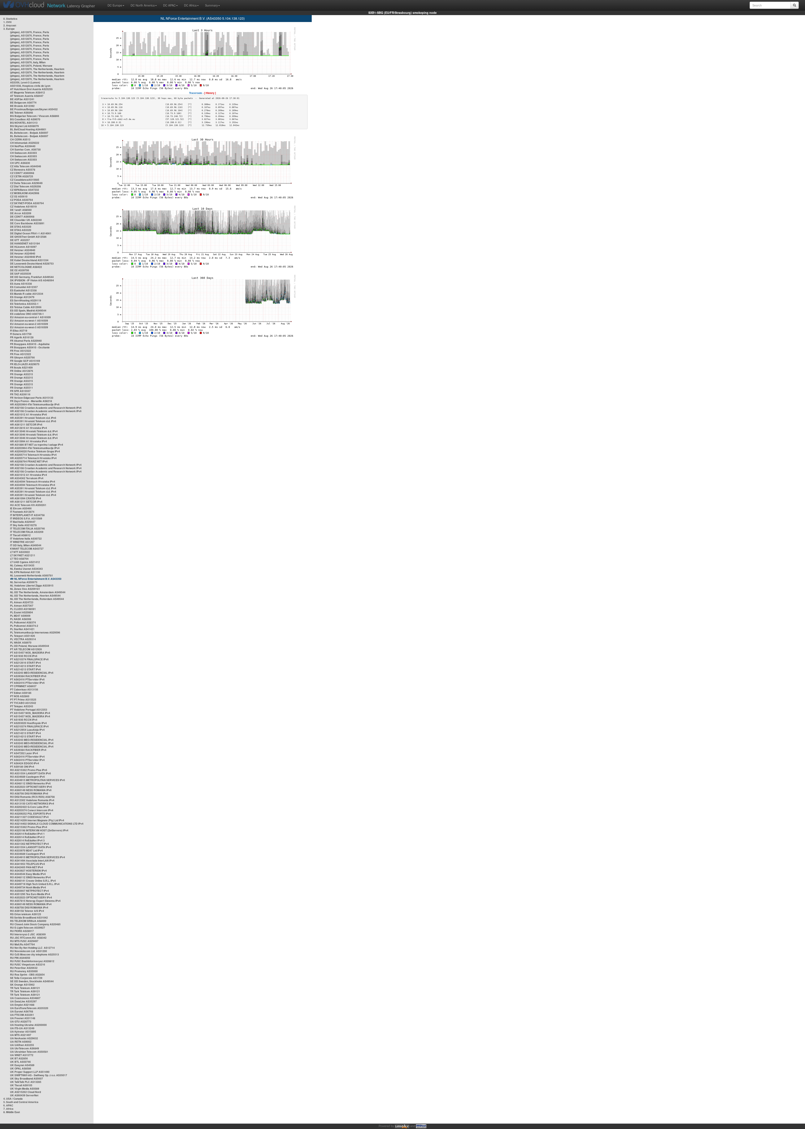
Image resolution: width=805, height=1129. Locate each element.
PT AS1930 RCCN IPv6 (23, 656)
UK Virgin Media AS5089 (24, 1088)
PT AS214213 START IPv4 (25, 733)
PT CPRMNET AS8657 (23, 686)
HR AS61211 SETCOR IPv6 (26, 424)
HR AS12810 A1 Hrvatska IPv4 (28, 428)
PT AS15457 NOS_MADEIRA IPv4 (30, 713)
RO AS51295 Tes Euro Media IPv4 (30, 894)
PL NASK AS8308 (20, 619)
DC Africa (190, 5)
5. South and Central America (20, 1102)
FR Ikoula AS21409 (21, 367)
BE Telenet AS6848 (21, 112)
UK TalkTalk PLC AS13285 (25, 1082)
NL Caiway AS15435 (22, 565)
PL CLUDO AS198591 (23, 609)
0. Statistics (10, 19)
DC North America (143, 5)
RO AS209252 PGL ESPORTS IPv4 (30, 813)
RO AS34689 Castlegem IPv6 (27, 777)
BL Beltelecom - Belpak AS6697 (29, 133)
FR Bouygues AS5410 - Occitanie (30, 347)
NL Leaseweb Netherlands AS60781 (31, 575)
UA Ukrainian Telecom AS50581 (29, 1052)
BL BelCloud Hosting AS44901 (28, 129)
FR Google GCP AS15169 (25, 361)
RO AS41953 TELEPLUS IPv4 (27, 864)
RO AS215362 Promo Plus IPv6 (28, 770)
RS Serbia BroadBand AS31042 (29, 917)
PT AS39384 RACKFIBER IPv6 (28, 676)
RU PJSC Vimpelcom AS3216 (27, 964)
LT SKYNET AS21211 (22, 555)
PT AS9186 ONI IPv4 (22, 766)
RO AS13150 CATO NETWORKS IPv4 (32, 803)
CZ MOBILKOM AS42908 (24, 193)
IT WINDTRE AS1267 (22, 542)
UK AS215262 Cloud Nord (25, 1092)
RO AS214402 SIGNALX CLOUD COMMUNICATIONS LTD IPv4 (46, 823)
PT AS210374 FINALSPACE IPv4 (29, 726)
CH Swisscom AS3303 (23, 153)
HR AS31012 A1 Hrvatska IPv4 (28, 475)
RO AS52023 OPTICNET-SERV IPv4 (31, 897)
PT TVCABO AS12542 (23, 703)
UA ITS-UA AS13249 (22, 1028)
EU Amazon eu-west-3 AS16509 (29, 327)
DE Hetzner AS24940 (22, 250)
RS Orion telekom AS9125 (25, 914)
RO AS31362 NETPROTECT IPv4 (29, 844)
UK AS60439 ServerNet (24, 1095)
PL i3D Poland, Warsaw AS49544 (29, 646)
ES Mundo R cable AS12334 (26, 294)
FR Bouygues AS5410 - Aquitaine (30, 344)
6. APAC (8, 1105)
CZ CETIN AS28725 (21, 176)
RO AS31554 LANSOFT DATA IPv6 (30, 773)
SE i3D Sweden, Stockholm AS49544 (32, 981)
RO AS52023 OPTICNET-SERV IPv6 (31, 787)
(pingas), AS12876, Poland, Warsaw (31, 65)
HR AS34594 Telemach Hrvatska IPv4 (32, 481)
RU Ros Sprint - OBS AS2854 (27, 974)
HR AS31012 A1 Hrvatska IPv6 (28, 414)
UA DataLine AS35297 (23, 1001)
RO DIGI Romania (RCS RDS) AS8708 (32, 797)
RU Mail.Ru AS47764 (22, 944)
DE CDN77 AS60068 (22, 216)
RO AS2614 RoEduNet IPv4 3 (27, 840)
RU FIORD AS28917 (22, 931)
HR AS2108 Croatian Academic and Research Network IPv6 (46, 408)
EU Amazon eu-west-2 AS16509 (29, 324)
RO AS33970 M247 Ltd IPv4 (26, 850)
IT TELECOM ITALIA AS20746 (27, 528)
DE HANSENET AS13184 (25, 243)
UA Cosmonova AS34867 (25, 998)
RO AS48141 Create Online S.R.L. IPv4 (33, 880)
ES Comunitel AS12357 (24, 287)
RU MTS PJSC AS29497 (24, 941)
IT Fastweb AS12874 (22, 512)
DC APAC (169, 5)
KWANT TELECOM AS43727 (27, 548)
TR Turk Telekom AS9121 (25, 988)
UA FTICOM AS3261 (22, 1015)
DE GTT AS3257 (20, 240)
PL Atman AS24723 (21, 602)
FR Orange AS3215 (21, 374)
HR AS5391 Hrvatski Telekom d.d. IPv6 (33, 418)
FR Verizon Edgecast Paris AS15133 (31, 398)
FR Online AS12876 (21, 371)
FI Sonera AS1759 (20, 334)
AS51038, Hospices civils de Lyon (30, 86)
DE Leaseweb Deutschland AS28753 (32, 263)
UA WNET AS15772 (21, 1055)
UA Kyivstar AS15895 (23, 1031)
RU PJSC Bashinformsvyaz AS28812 (32, 961)
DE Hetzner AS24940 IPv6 (25, 257)
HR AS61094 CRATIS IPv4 (25, 498)
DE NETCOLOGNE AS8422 (26, 267)
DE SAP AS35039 (20, 273)
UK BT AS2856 (19, 1058)
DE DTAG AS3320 (20, 226)
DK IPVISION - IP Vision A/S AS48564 (32, 280)
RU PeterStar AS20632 (24, 968)
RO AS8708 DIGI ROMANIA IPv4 (29, 907)
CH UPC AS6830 (20, 163)
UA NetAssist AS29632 (24, 1038)
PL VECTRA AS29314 (23, 639)
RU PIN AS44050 (20, 958)
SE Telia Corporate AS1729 (26, 978)
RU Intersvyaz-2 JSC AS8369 (28, 934)
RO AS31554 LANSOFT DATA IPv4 (30, 847)
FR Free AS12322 (20, 351)
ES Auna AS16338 (21, 283)
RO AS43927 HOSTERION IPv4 (28, 870)
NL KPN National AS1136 (25, 572)
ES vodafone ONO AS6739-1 (27, 314)
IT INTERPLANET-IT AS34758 (27, 515)
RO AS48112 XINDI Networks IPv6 (30, 783)
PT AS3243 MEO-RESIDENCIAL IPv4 (31, 740)
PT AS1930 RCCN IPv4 (23, 720)
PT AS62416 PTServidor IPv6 (27, 679)
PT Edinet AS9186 (20, 693)
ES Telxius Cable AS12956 (26, 307)
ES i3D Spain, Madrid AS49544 (28, 310)
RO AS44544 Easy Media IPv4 (28, 874)
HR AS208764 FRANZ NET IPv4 (29, 461)
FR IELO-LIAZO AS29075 (24, 364)
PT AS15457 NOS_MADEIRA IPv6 (30, 652)
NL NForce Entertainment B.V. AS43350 (37, 579)
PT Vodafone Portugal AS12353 (28, 709)
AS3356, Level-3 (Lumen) (25, 82)
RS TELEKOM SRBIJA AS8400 (28, 921)
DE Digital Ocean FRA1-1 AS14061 (30, 233)
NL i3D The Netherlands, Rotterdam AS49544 (37, 599)
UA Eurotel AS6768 (21, 1011)
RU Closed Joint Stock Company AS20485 (35, 924)
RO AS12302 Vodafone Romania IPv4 (32, 800)
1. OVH (7, 22)
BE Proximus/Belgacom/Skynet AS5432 (34, 109)
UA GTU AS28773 (20, 1021)
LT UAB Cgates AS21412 (25, 562)
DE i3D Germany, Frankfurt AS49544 (32, 277)
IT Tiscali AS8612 (20, 535)
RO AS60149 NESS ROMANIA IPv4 (31, 904)
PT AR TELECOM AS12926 (26, 649)
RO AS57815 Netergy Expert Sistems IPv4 (35, 901)
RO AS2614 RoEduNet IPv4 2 (27, 837)
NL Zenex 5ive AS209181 (25, 589)
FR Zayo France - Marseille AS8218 (31, 401)
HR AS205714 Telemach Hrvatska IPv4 (33, 455)
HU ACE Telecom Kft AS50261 (28, 505)
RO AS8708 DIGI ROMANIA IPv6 (29, 793)
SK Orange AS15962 (22, 984)
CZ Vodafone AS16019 (23, 206)
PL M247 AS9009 (20, 616)
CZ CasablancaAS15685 (24, 180)
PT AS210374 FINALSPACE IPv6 (29, 659)
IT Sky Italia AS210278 (23, 525)
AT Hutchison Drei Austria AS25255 (31, 89)
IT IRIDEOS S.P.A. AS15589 (26, 518)
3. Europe (9, 29)
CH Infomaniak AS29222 (24, 143)
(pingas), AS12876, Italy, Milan (27, 62)
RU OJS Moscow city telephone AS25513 (34, 954)
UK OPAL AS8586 (20, 1068)
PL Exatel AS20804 (21, 612)
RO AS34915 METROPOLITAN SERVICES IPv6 (37, 780)
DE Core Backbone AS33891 (27, 223)
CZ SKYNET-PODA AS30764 (27, 203)
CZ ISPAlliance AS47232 (24, 190)
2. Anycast (9, 25)
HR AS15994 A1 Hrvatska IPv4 (28, 441)
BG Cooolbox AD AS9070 (25, 119)
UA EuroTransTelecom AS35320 (29, 1008)
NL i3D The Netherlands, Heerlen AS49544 (35, 595)
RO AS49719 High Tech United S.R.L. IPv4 (35, 884)
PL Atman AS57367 (21, 605)
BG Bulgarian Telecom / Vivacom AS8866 (34, 116)
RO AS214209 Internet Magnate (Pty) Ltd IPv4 (37, 820)
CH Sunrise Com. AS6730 (25, 149)
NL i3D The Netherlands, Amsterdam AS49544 (37, 592)
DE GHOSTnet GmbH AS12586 (28, 237)
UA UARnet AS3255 (22, 1045)
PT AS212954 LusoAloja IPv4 (27, 730)
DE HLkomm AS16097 (23, 247)
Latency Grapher (71, 5)
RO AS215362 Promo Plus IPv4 (28, 827)
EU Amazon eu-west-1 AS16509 (29, 320)
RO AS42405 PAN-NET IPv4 (26, 867)
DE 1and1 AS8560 (21, 210)
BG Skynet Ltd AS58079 (24, 126)
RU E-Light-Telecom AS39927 (27, 927)
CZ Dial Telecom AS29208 (25, 186)
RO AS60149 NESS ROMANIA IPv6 (31, 790)
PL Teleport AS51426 (22, 636)
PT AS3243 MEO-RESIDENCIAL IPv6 (31, 673)
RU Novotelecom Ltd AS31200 (28, 951)
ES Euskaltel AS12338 (23, 290)
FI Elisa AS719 (18, 330)
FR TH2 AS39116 (20, 394)
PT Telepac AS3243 (21, 706)
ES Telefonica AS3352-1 (24, 304)
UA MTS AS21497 (20, 1035)
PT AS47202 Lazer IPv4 (24, 753)
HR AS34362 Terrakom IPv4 (26, 478)
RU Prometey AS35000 (24, 971)
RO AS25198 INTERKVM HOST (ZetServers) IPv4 (39, 830)
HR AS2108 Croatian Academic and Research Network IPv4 (46, 465)
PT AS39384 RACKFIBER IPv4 (28, 750)
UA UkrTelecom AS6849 (24, 1048)
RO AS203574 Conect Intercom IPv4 (31, 810)
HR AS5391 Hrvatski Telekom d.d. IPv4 (33, 488)
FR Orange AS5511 (21, 387)
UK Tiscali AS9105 (21, 1085)
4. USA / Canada (13, 1098)
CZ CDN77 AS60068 (22, 173)
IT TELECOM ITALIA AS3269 (26, 532)
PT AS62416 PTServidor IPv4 (27, 756)
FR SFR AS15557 (20, 391)
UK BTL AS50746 (20, 1062)
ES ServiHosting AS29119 (25, 300)
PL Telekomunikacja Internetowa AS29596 (35, 632)
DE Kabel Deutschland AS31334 (29, 260)
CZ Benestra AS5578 (22, 169)
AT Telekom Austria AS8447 (26, 96)
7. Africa (8, 1109)
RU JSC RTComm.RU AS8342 (28, 938)
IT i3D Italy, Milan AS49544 (25, 545)
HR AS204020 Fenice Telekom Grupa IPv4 (35, 451)
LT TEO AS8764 (19, 559)
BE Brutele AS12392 (22, 106)
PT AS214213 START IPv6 (25, 666)
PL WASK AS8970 (20, 642)
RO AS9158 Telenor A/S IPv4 (27, 911)
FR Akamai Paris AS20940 (26, 341)
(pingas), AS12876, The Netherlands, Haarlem (37, 69)
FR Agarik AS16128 (22, 337)
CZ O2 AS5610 (18, 196)
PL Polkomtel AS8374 (23, 622)
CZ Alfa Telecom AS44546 (25, 166)
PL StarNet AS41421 (22, 629)
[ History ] (210, 93)
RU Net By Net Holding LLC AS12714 (32, 948)
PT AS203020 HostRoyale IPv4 (28, 723)
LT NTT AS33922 (20, 552)
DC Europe (115, 5)
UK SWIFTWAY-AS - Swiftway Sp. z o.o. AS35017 (38, 1075)
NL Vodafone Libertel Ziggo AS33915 (31, 585)
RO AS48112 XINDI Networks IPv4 (30, 877)
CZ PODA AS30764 (21, 200)
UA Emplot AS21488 (22, 1005)
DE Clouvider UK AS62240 (26, 220)
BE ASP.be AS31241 (22, 99)
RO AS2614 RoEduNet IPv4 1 (27, 834)
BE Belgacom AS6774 (23, 102)
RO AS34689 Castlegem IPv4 (27, 854)
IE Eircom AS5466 (21, 508)
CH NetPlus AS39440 (22, 146)
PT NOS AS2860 (19, 696)
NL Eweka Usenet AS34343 (26, 569)
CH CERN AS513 (20, 139)
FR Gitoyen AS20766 (22, 357)
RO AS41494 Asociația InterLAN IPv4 (32, 860)
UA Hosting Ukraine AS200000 (28, 1025)
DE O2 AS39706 (19, 270)
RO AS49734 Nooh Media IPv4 (28, 887)
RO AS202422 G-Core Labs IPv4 (29, 807)
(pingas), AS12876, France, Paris (29, 32)
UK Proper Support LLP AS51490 (29, 1072)
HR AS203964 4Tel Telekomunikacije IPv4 (35, 448)
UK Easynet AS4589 (22, 1065)
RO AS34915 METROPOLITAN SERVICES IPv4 (37, 857)
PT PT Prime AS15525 (23, 699)
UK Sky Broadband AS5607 (26, 1078)
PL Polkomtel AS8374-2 (24, 626)
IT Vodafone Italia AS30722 (26, 538)
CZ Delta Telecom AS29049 (26, 183)
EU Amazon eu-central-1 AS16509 (30, 317)
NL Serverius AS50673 (23, 582)
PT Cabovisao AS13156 (24, 689)
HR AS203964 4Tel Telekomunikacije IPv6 (35, 404)
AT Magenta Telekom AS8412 (27, 92)
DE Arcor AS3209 (20, 213)
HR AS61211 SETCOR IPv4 (26, 502)
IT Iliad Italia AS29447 (22, 522)
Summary (211, 5)
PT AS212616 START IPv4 (25, 662)
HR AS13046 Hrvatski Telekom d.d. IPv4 (34, 431)
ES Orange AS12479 (22, 297)
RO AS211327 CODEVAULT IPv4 (29, 817)
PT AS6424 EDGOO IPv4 (24, 763)
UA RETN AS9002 (20, 1041)
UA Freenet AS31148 (22, 1018)
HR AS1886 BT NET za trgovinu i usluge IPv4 (36, 444)
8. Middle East (11, 1112)
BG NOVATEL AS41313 (24, 123)
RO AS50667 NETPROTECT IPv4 (29, 891)
